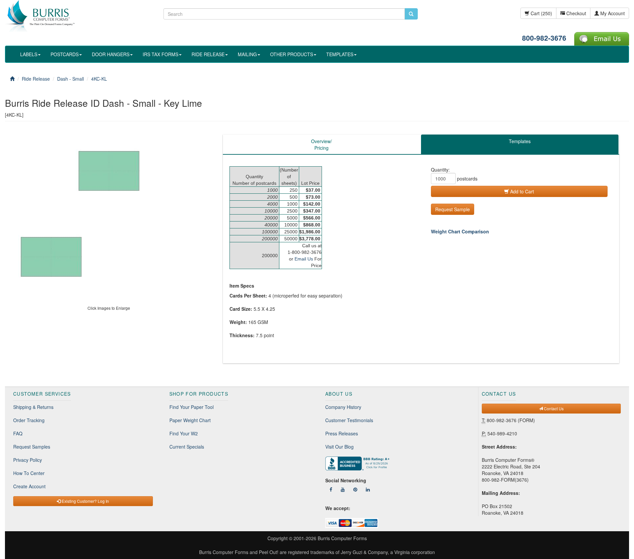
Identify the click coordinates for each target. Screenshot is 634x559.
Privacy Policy (27, 460)
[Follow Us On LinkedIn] (368, 489)
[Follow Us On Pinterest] (355, 489)
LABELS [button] (28, 54)
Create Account (29, 486)
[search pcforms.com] (411, 14)
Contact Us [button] (553, 408)
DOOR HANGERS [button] (110, 54)
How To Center (29, 473)
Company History (343, 407)
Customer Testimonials (349, 420)
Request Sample (452, 209)
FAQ (17, 433)
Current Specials (186, 446)
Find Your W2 (183, 433)
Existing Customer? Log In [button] (85, 501)
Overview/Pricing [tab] (321, 144)
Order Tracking (29, 420)
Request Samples (31, 446)
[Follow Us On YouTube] (342, 489)
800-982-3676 (544, 38)
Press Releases (341, 433)
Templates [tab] (520, 141)
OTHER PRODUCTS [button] (291, 54)
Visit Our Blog (339, 446)
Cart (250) (540, 13)
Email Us (304, 258)
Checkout (575, 13)
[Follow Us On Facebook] (330, 489)
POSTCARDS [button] (65, 54)
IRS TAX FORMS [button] (160, 54)
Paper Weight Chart (190, 420)
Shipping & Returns (33, 407)
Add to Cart (521, 191)
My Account (612, 13)
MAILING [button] (247, 54)
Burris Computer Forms (342, 538)
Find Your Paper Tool (191, 407)
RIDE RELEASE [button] (208, 54)
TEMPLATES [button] (339, 54)
